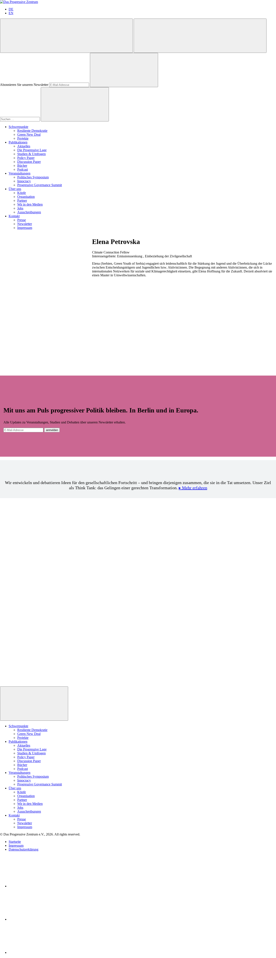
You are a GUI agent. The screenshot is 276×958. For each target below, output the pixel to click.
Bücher (22, 165)
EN (11, 13)
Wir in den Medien (30, 204)
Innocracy (24, 181)
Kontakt (14, 216)
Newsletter (24, 224)
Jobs (20, 208)
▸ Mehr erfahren (193, 487)
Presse (21, 220)
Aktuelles (23, 146)
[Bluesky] (41, 919)
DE (11, 9)
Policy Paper (25, 158)
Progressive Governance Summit (39, 185)
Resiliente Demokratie (32, 130)
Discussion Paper (29, 162)
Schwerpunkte (18, 127)
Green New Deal (29, 134)
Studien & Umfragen (31, 154)
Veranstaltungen (19, 173)
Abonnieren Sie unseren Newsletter (24, 85)
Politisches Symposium (33, 177)
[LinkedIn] (41, 886)
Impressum (24, 228)
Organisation (26, 196)
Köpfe (21, 193)
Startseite (15, 841)
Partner (22, 200)
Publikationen (18, 142)
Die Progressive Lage (32, 150)
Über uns (15, 189)
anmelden (52, 430)
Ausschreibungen (29, 212)
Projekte (22, 138)
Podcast (22, 169)
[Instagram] (41, 952)
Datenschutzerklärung (23, 849)
